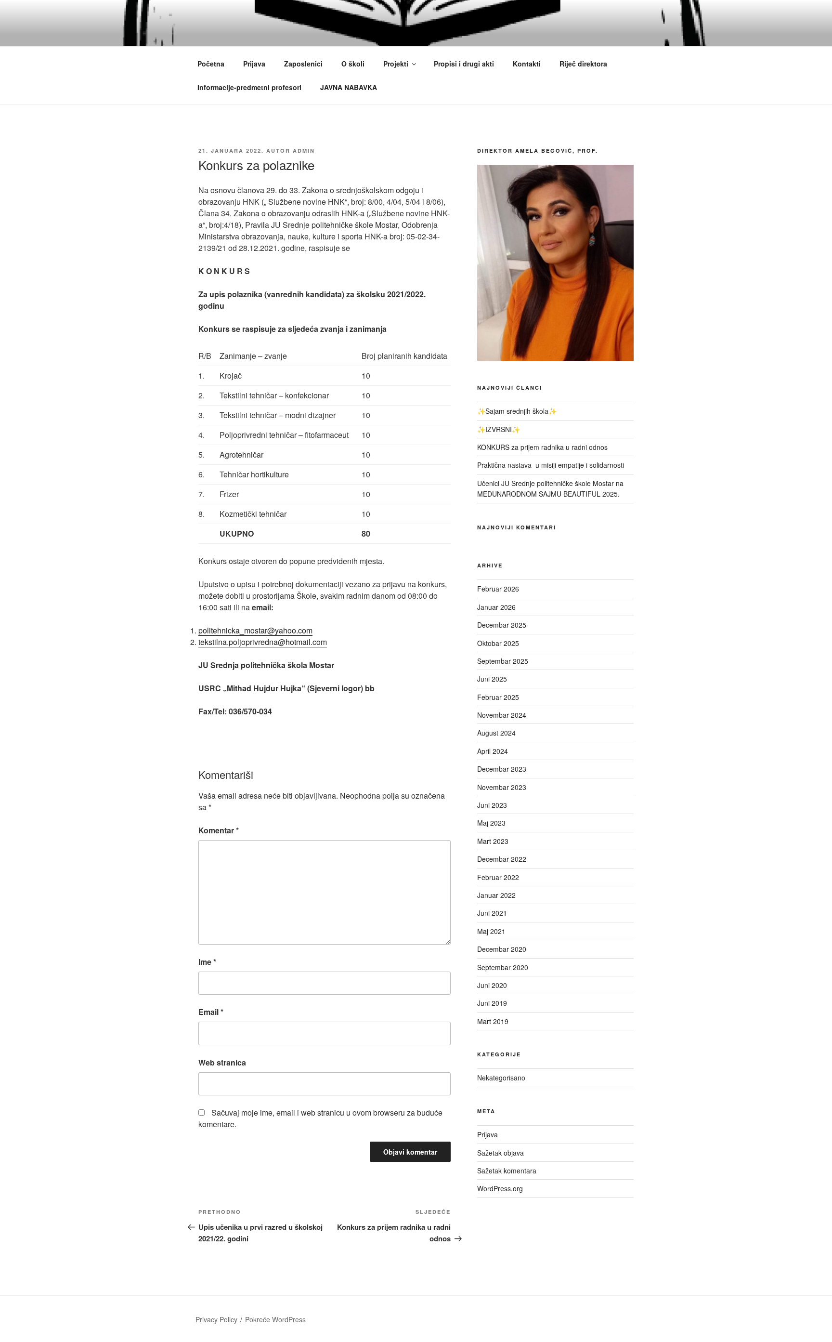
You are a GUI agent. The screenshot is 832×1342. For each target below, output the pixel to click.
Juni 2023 (492, 805)
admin (304, 150)
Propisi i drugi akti (464, 63)
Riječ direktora (583, 63)
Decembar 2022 (501, 859)
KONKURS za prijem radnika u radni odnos (542, 447)
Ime (207, 961)
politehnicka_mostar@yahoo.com (255, 630)
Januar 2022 (496, 895)
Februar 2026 (498, 588)
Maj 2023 (491, 823)
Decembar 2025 (501, 625)
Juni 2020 (492, 985)
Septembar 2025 (502, 661)
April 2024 (492, 751)
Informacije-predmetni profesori (249, 87)
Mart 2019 (492, 1021)
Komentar (218, 830)
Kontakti (527, 63)
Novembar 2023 (501, 787)
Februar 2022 (498, 877)
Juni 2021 (492, 913)
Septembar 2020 (502, 967)
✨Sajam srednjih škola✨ (517, 411)
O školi (352, 63)
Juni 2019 (492, 1003)
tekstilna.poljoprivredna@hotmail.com (262, 641)
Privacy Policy (216, 1319)
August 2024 (496, 732)
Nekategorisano (501, 1077)
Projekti (395, 63)
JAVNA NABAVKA (348, 87)
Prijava (254, 63)
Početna (210, 63)
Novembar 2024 (501, 715)
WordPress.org (500, 1188)
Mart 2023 (492, 841)
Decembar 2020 (501, 949)
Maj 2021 (491, 931)
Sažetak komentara (506, 1170)
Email (210, 1011)
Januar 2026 (496, 607)
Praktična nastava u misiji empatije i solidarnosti (551, 465)
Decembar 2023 (501, 769)
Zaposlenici (303, 63)
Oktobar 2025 (498, 643)
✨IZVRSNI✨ (498, 429)
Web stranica (222, 1062)
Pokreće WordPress (275, 1319)
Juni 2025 (492, 679)
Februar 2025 (498, 697)
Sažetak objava (500, 1153)
